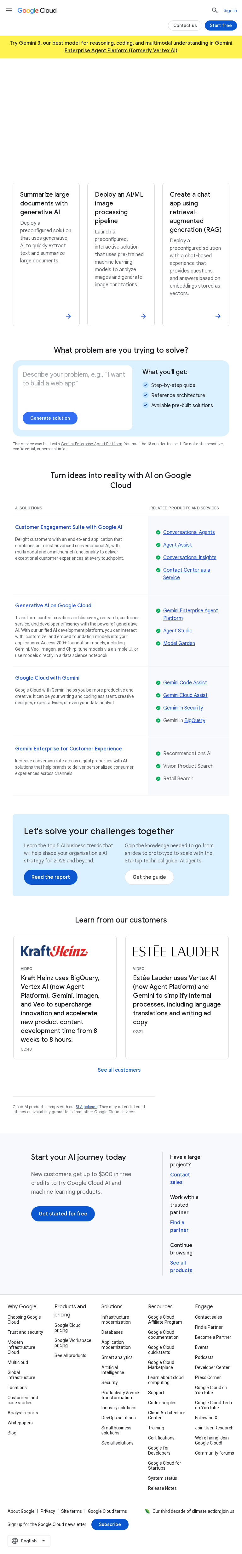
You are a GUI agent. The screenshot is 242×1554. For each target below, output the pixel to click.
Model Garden (179, 643)
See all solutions (117, 1442)
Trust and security (25, 1332)
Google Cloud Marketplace (161, 1365)
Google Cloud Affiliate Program (165, 1320)
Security (109, 1382)
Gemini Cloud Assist (185, 695)
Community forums (214, 1453)
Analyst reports (23, 1412)
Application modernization (116, 1345)
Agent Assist (177, 545)
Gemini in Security (183, 708)
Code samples (162, 1402)
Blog (12, 1432)
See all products (70, 1355)
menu (9, 10)
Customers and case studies (23, 1400)
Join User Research (214, 1427)
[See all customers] (119, 1070)
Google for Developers (159, 1450)
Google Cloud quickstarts (161, 1350)
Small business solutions (116, 1430)
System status (162, 1478)
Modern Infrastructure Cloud (21, 1347)
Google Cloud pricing (68, 1328)
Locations (17, 1387)
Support (156, 1392)
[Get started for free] (94, 166)
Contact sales (208, 1317)
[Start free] (221, 25)
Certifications (161, 1437)
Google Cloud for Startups (164, 1466)
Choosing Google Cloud (24, 1320)
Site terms (71, 1511)
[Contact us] (185, 25)
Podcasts (204, 1357)
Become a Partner (213, 1337)
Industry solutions (118, 1407)
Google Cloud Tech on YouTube (213, 1405)
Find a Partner (209, 1327)
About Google (21, 1511)
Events (202, 1347)
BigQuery (194, 720)
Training (156, 1427)
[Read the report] (51, 877)
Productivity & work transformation (120, 1395)
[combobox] (29, 1540)
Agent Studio (178, 631)
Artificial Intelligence (112, 1370)
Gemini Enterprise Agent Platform (91, 443)
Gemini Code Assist (185, 683)
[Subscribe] (110, 1524)
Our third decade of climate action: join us (193, 1511)
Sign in (230, 10)
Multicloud (18, 1362)
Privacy (48, 1511)
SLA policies (86, 1106)
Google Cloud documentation (163, 1335)
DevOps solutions (118, 1417)
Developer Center (212, 1367)
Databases (112, 1332)
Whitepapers (20, 1422)
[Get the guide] (149, 877)
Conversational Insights (189, 557)
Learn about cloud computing (166, 1380)
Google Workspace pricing (73, 1343)
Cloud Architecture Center (166, 1415)
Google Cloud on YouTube (211, 1390)
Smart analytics (117, 1357)
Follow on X (206, 1417)
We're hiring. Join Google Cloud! (212, 1440)
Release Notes (162, 1488)
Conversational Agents (189, 532)
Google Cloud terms (107, 1511)
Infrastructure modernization (116, 1320)
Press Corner (208, 1377)
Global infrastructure (21, 1375)
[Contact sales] (155, 166)
